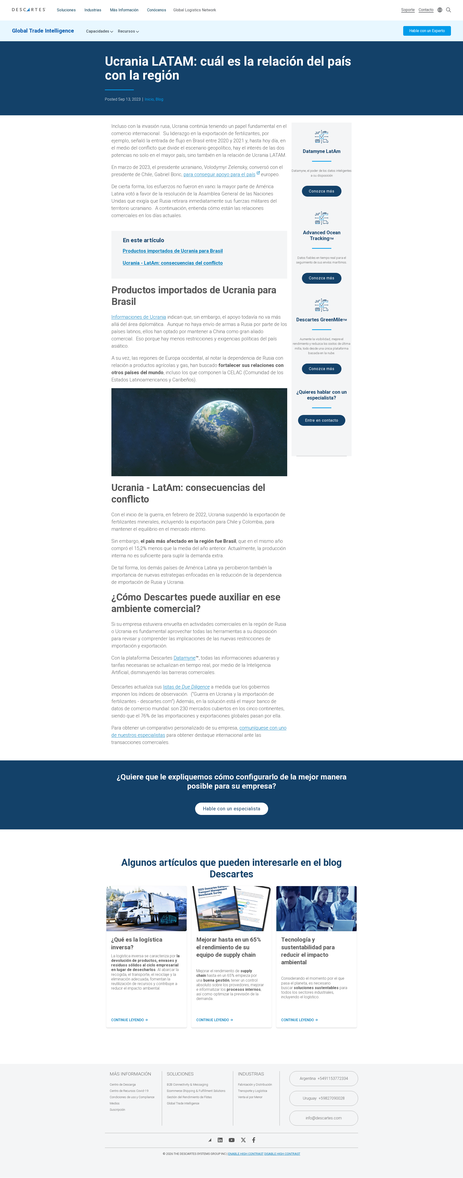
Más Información (124, 10)
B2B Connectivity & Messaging (187, 1084)
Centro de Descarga (123, 1084)
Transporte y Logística (252, 1091)
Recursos (127, 31)
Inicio (149, 99)
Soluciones (66, 10)
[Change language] (439, 10)
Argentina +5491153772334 (324, 1078)
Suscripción (117, 1109)
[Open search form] (448, 10)
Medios (115, 1103)
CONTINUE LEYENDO (128, 1020)
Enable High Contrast (246, 1154)
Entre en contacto (321, 420)
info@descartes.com (324, 1118)
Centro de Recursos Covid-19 (129, 1091)
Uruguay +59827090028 (324, 1098)
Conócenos (156, 10)
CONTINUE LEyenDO (214, 1020)
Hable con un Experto (427, 30)
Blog (159, 99)
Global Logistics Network (194, 10)
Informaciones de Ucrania (138, 317)
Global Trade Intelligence (43, 31)
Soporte (408, 9)
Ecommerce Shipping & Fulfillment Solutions (196, 1091)
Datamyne (185, 658)
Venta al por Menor (250, 1097)
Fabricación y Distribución (255, 1084)
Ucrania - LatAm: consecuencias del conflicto (173, 263)
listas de (186, 687)
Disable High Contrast (282, 1154)
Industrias (92, 10)
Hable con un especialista (231, 809)
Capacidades (98, 31)
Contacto (426, 9)
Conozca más (321, 191)
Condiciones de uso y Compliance (132, 1097)
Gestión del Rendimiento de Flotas (189, 1097)
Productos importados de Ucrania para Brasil (173, 251)
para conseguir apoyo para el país (219, 174)
